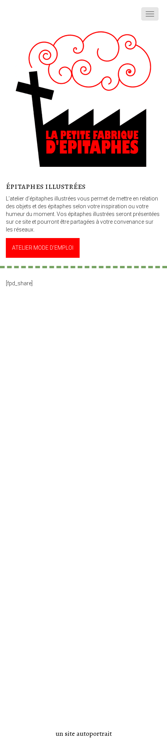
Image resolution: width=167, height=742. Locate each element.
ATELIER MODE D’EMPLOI (42, 248)
